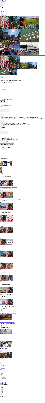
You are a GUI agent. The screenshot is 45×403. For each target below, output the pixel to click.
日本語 (2, 392)
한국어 (2, 390)
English (2, 386)
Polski (2, 393)
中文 (1, 395)
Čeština (2, 387)
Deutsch (2, 388)
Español (2, 389)
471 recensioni (3, 77)
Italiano (2, 391)
